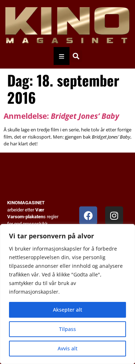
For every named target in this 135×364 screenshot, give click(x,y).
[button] (76, 56)
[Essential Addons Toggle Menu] (61, 56)
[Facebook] (88, 215)
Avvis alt (67, 348)
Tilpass (67, 329)
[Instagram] (114, 215)
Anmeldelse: (61, 116)
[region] (67, 294)
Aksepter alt (67, 309)
